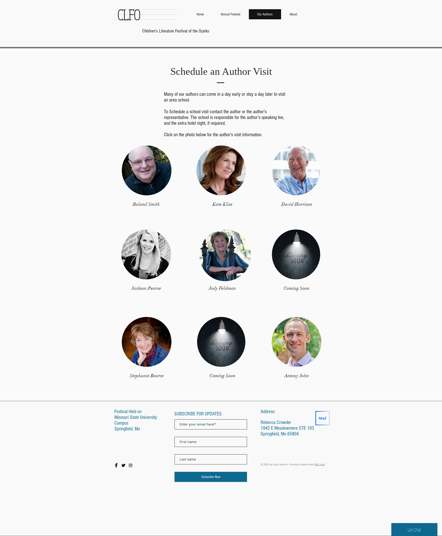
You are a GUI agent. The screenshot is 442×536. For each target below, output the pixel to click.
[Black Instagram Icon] (130, 465)
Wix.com (320, 464)
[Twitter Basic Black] (123, 465)
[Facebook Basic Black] (116, 465)
